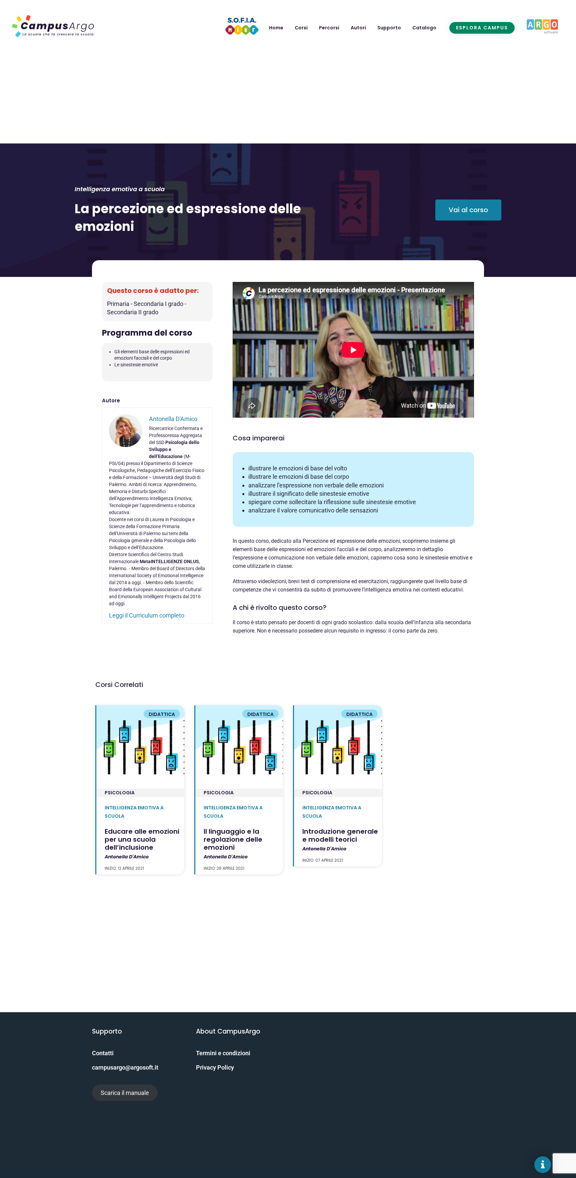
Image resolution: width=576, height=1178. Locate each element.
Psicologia (120, 792)
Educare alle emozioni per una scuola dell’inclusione (142, 839)
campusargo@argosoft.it (125, 1067)
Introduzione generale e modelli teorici (340, 835)
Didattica (162, 714)
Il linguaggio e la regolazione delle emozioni (233, 839)
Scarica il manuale (125, 1092)
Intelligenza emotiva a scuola (120, 189)
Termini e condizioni (223, 1053)
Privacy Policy (215, 1067)
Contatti (103, 1053)
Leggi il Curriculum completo (146, 615)
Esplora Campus (482, 27)
